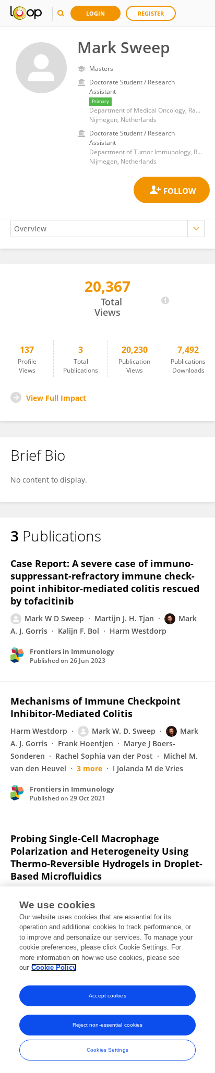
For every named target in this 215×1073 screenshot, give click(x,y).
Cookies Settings (107, 1050)
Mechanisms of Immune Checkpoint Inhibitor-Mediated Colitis (95, 707)
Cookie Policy (53, 967)
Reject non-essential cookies (108, 1025)
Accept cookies (107, 995)
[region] (107, 979)
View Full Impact (56, 398)
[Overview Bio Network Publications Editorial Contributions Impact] (107, 228)
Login (95, 13)
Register (151, 13)
